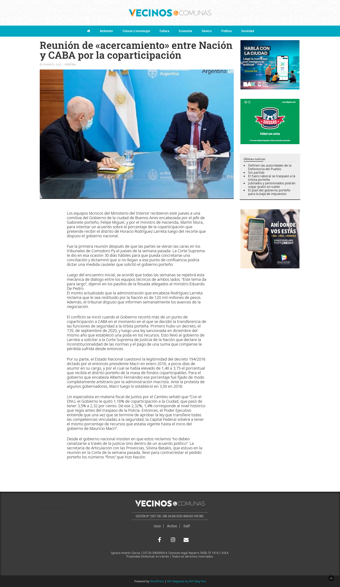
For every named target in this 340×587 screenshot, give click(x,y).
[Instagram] (172, 539)
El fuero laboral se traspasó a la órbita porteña (271, 178)
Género (207, 31)
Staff (186, 526)
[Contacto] (185, 539)
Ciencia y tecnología (136, 31)
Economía (185, 31)
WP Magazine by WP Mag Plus (186, 581)
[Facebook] (159, 539)
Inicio (157, 526)
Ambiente (106, 31)
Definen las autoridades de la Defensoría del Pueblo (269, 167)
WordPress (157, 581)
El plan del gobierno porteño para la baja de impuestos (269, 192)
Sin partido (256, 172)
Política (226, 31)
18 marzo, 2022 (52, 64)
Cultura (164, 31)
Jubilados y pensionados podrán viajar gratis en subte (271, 185)
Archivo (172, 526)
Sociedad (247, 31)
